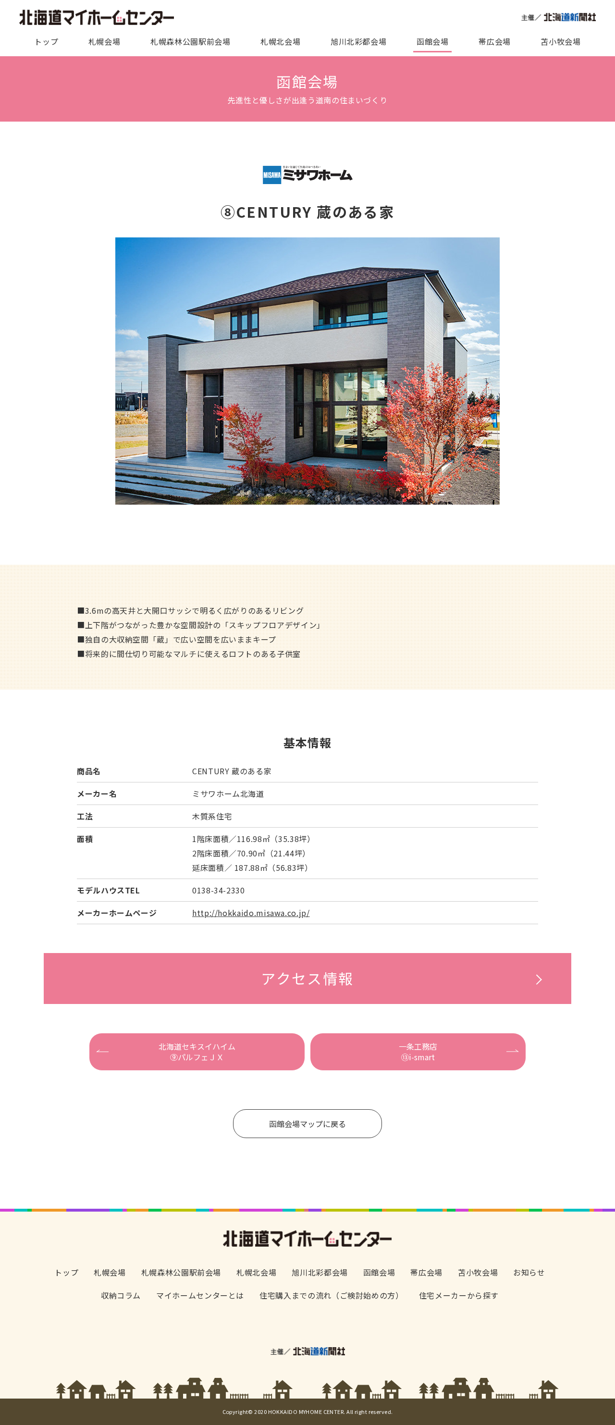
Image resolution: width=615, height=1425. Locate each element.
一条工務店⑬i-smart (418, 1052)
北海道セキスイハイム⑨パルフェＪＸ (197, 1052)
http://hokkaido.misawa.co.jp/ (251, 912)
